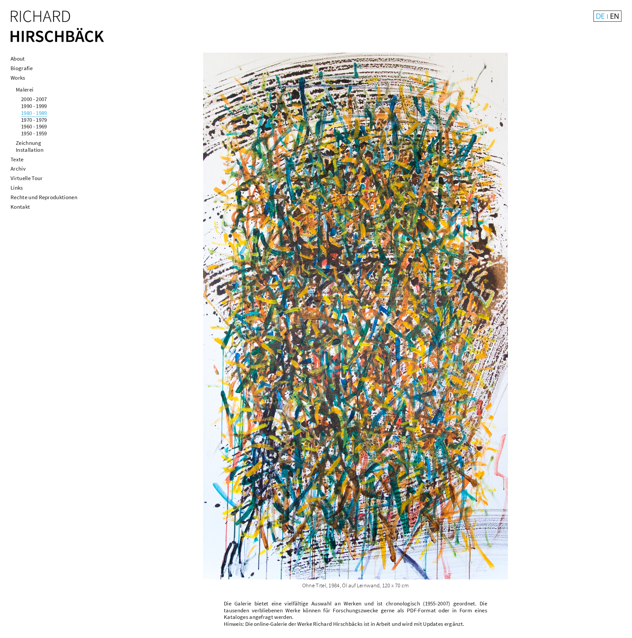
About (18, 58)
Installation (29, 149)
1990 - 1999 (34, 106)
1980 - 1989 (34, 113)
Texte (17, 159)
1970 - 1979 (34, 119)
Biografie (22, 68)
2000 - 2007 (34, 99)
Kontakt (20, 206)
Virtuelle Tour (26, 178)
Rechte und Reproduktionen (44, 197)
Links (17, 187)
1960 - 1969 (34, 126)
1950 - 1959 (34, 133)
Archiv (18, 168)
